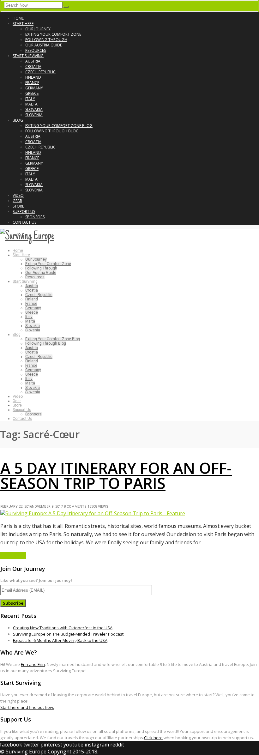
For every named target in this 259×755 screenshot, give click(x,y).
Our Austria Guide (43, 45)
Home (18, 18)
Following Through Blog (52, 131)
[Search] (66, 7)
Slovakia (34, 109)
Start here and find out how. (27, 707)
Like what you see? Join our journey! (36, 580)
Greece (32, 93)
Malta (31, 104)
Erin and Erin (33, 664)
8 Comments (75, 506)
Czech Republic (40, 72)
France (32, 82)
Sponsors (35, 217)
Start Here (23, 23)
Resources (35, 50)
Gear (17, 200)
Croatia (33, 66)
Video (18, 195)
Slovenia (34, 115)
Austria (32, 61)
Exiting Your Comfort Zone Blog (59, 125)
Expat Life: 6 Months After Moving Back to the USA (60, 640)
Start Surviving (28, 55)
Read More (13, 555)
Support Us (24, 211)
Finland (33, 77)
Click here (153, 737)
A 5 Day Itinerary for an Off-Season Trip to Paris (116, 475)
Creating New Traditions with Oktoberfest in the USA (62, 628)
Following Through (46, 39)
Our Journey (38, 29)
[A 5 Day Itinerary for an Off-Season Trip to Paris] (92, 513)
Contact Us (24, 222)
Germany (34, 88)
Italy (30, 98)
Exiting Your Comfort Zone (53, 34)
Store (18, 206)
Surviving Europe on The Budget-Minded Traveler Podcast (68, 634)
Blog (18, 120)
